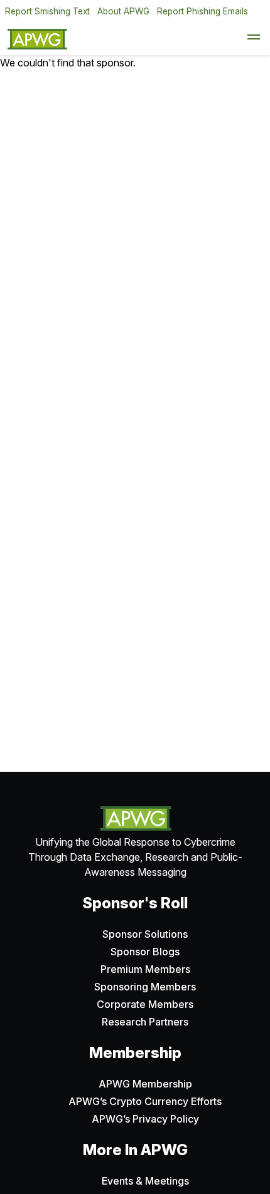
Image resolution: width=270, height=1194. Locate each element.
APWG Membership (145, 1083)
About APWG (123, 11)
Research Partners (145, 1021)
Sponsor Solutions (145, 934)
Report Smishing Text (47, 11)
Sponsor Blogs (145, 951)
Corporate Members (145, 1004)
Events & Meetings (145, 1181)
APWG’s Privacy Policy (145, 1119)
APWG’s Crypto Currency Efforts (145, 1101)
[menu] (253, 38)
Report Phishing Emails (202, 11)
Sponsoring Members (145, 986)
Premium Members (145, 969)
